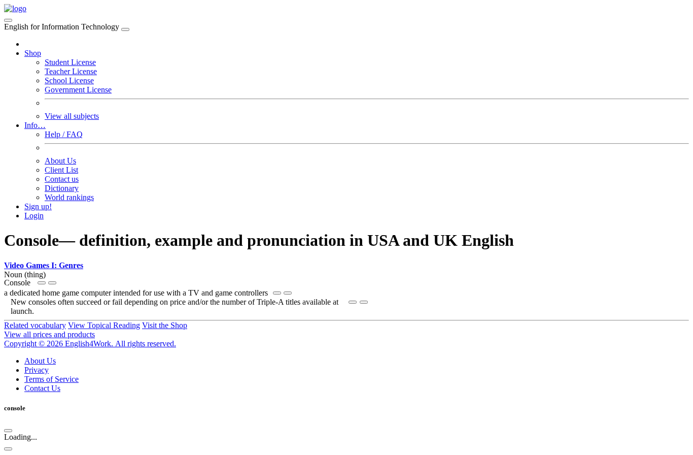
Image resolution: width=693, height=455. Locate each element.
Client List (61, 170)
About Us (60, 160)
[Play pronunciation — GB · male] (52, 282)
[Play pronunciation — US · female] (42, 282)
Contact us (62, 179)
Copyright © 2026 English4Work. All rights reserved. (90, 343)
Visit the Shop (164, 325)
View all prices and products (49, 334)
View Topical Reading (104, 325)
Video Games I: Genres (43, 265)
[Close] (125, 29)
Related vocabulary (35, 325)
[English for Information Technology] (15, 8)
